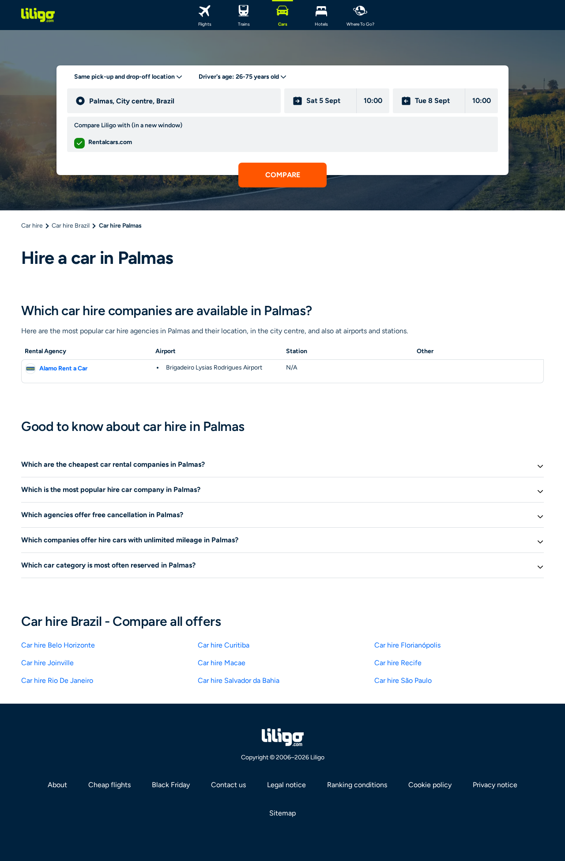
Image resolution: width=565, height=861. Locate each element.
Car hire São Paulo (403, 680)
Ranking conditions (357, 785)
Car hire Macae (221, 663)
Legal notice (286, 785)
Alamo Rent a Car (63, 368)
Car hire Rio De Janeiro (57, 680)
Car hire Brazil (71, 225)
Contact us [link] (228, 785)
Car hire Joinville (47, 663)
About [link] (57, 785)
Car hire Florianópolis (407, 645)
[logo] (38, 15)
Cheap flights (109, 785)
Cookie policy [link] (430, 785)
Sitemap (282, 813)
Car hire (32, 225)
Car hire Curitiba (223, 645)
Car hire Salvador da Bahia (238, 680)
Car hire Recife (398, 663)
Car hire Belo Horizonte (58, 645)
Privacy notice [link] (495, 785)
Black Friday (171, 785)
